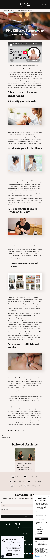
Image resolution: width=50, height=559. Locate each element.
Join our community (27, 525)
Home (4, 10)
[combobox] (36, 519)
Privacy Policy (15, 551)
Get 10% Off (42, 538)
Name (2, 502)
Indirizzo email (4, 509)
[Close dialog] (48, 496)
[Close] (23, 537)
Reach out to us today (25, 422)
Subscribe (25, 516)
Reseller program (14, 320)
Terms (42, 556)
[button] (3, 4)
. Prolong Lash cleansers (25, 251)
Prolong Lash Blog (10, 10)
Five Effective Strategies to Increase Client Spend (25, 10)
